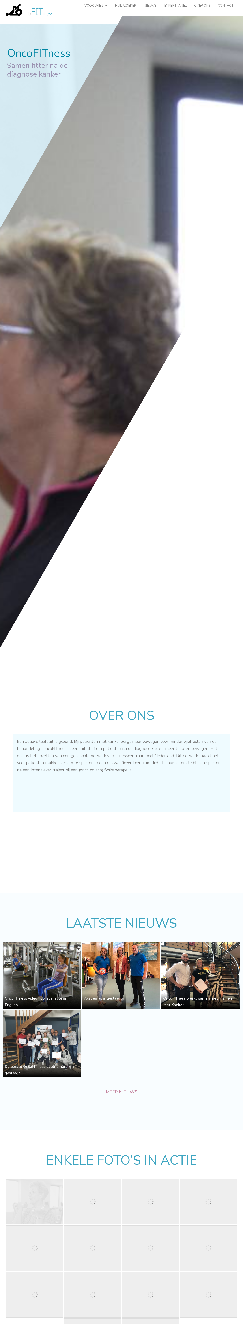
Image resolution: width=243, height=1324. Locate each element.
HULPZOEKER (125, 5)
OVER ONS (202, 5)
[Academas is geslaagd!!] (121, 1007)
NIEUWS (150, 5)
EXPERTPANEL (175, 5)
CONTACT (226, 5)
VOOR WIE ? (93, 5)
